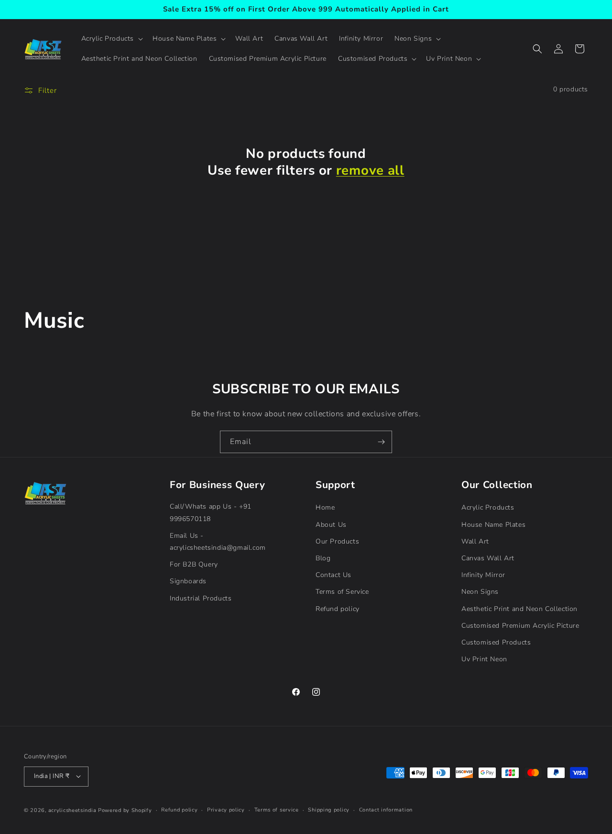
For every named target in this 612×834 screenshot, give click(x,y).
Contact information (386, 809)
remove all (370, 170)
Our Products (337, 540)
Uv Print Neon (484, 659)
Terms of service (276, 809)
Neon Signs (480, 591)
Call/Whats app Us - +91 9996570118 (210, 512)
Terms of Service (342, 591)
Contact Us (333, 574)
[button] (111, 39)
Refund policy (338, 608)
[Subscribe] (381, 442)
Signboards (188, 581)
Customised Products (496, 641)
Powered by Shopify (125, 809)
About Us (331, 524)
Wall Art (475, 540)
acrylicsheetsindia (72, 809)
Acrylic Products (487, 507)
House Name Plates (493, 524)
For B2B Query (194, 564)
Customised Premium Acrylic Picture (520, 625)
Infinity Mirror (483, 574)
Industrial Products (200, 597)
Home (325, 507)
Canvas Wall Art (487, 558)
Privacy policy (226, 809)
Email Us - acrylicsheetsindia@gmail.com (218, 541)
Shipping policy (329, 809)
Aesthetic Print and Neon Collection (519, 608)
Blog (323, 558)
